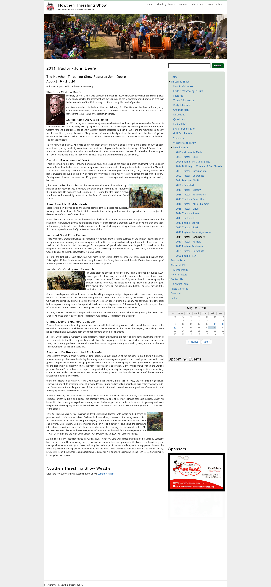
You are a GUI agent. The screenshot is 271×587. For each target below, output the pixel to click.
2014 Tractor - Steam (187, 213)
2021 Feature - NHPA (187, 180)
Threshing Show (165, 4)
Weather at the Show (184, 142)
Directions (179, 114)
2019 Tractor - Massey (188, 189)
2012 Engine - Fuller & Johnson (193, 232)
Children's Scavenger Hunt (188, 91)
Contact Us (177, 279)
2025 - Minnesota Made (189, 152)
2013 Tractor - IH (185, 218)
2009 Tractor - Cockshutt (190, 251)
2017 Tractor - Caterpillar (190, 199)
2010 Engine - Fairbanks (189, 246)
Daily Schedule (181, 105)
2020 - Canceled (185, 185)
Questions (179, 119)
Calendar (176, 293)
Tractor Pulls (214, 4)
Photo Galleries (179, 288)
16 (175, 327)
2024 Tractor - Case (187, 156)
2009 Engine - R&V (186, 255)
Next (231, 36)
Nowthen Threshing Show (82, 5)
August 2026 (196, 308)
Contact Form (181, 284)
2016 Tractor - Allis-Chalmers (192, 204)
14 (215, 324)
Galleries (183, 4)
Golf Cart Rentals (182, 133)
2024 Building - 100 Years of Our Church (199, 166)
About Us (197, 4)
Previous (40, 36)
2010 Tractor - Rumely (188, 241)
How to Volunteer (183, 86)
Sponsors (178, 138)
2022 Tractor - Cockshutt (190, 175)
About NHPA (178, 265)
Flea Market (179, 124)
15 (223, 324)
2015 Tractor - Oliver (187, 208)
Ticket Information (183, 100)
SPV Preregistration (184, 128)
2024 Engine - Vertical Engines (193, 161)
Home (149, 4)
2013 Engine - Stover (187, 222)
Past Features (180, 147)
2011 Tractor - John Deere (190, 236)
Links (174, 298)
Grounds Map (181, 109)
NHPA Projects (179, 274)
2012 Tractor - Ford (187, 227)
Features (178, 95)
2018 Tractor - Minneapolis (191, 194)
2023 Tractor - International (191, 171)
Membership (180, 269)
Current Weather (106, 473)
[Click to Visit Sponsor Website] (196, 488)
